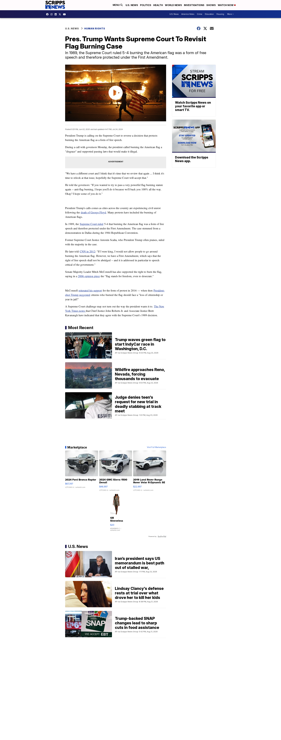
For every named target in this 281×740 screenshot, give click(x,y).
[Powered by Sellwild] (162, 536)
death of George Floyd (93, 212)
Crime (199, 14)
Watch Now (226, 5)
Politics (145, 5)
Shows (211, 5)
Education (209, 14)
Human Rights (94, 28)
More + (230, 14)
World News (173, 5)
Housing (220, 14)
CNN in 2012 (87, 251)
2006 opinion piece (89, 276)
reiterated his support (90, 290)
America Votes (187, 14)
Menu (116, 5)
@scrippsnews (65, 14)
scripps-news (56, 14)
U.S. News (132, 5)
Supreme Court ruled (91, 224)
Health (158, 5)
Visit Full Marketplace (156, 447)
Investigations (194, 5)
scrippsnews (48, 14)
